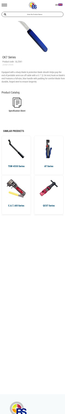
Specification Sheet (17, 111)
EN (56, 5)
